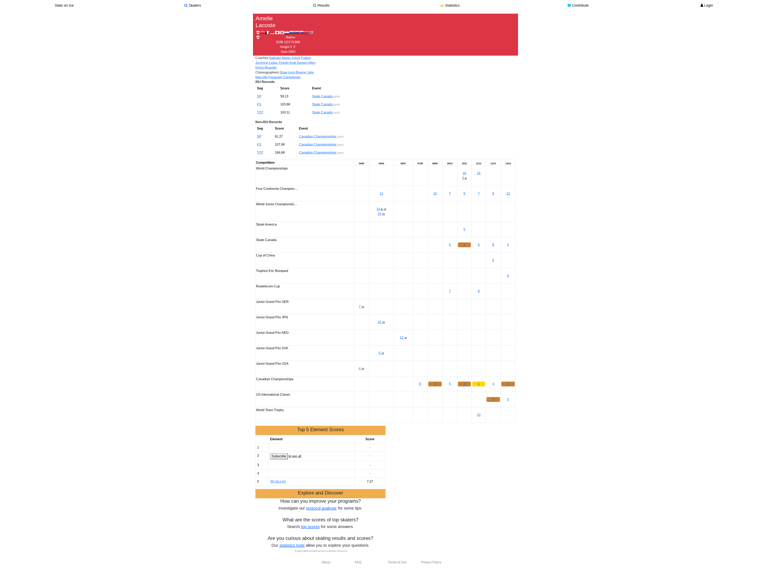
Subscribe (279, 456)
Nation (290, 37)
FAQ (358, 562)
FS (259, 104)
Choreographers (267, 72)
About (326, 562)
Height (284, 47)
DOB (279, 42)
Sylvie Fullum (301, 58)
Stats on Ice (64, 5)
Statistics (452, 5)
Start (284, 51)
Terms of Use (397, 562)
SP (259, 96)
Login (708, 5)
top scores (310, 526)
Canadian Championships (318, 136)
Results (322, 5)
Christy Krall (288, 62)
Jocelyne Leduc (267, 62)
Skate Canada (322, 96)
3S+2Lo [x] (277, 481)
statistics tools (292, 545)
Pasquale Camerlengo (284, 77)
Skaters (194, 5)
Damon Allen (306, 62)
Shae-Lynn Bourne (293, 72)
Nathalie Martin (280, 58)
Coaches (261, 58)
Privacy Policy (431, 562)
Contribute (580, 5)
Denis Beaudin (266, 67)
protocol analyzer (321, 508)
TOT (260, 112)
